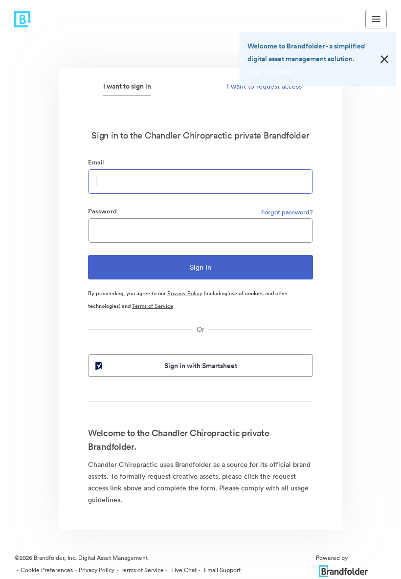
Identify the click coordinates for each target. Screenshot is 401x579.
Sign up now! (270, 71)
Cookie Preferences (47, 570)
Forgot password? (287, 212)
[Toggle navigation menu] (376, 19)
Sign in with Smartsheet (200, 366)
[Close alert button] (384, 59)
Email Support (221, 570)
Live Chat (183, 570)
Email (96, 162)
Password (102, 211)
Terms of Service (152, 306)
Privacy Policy (184, 293)
